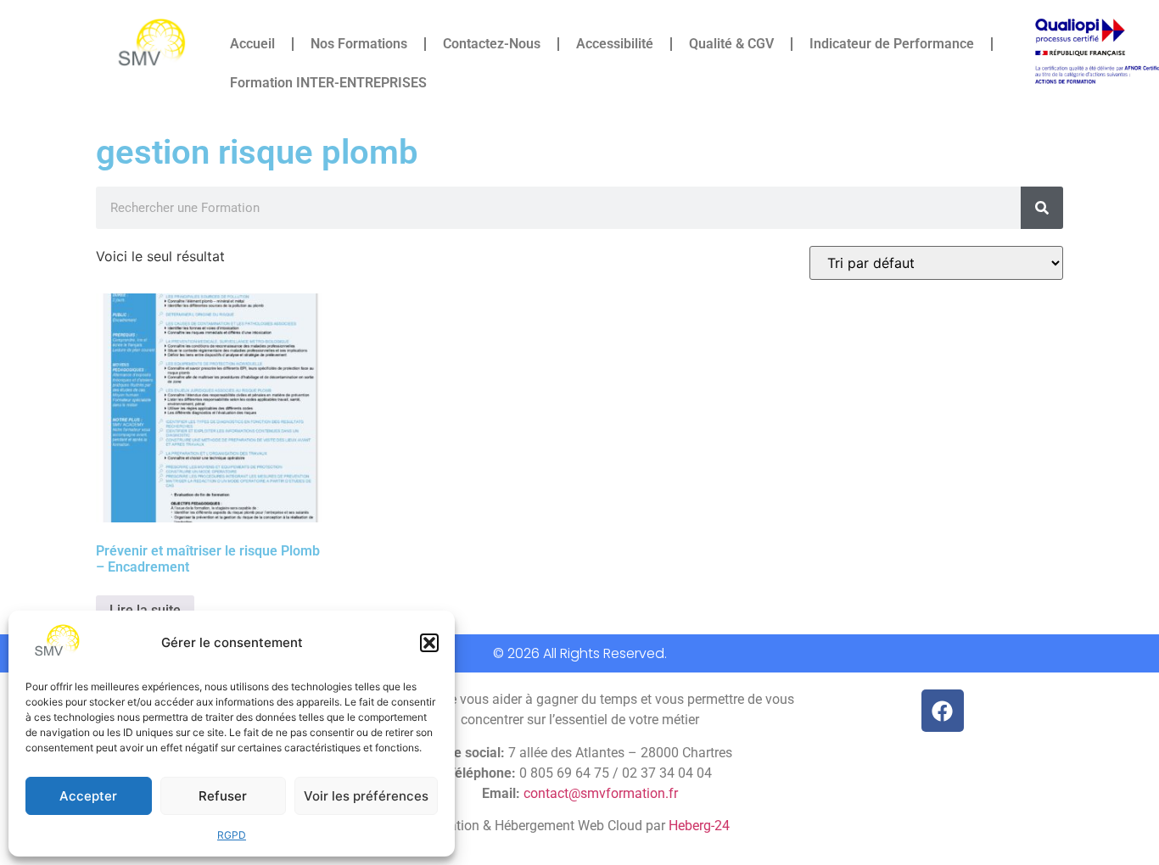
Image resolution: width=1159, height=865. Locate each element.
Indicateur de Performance (891, 44)
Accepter (88, 796)
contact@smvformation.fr (601, 793)
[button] (429, 642)
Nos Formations (359, 44)
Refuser (223, 796)
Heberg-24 (699, 826)
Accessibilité (614, 44)
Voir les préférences (366, 796)
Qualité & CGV (731, 44)
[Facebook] (942, 710)
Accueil (252, 44)
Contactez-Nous (491, 44)
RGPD (231, 835)
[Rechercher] (1042, 208)
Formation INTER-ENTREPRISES (328, 83)
